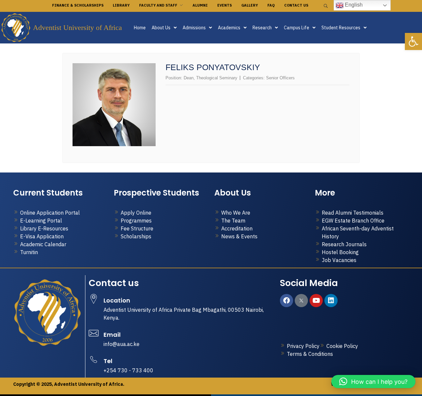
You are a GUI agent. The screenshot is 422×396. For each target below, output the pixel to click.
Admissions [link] (194, 28)
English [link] (353, 5)
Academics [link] (229, 28)
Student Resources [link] (340, 28)
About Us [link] (161, 28)
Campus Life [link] (296, 28)
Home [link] (140, 28)
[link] (413, 41)
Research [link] (262, 28)
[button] (164, 28)
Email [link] (112, 334)
